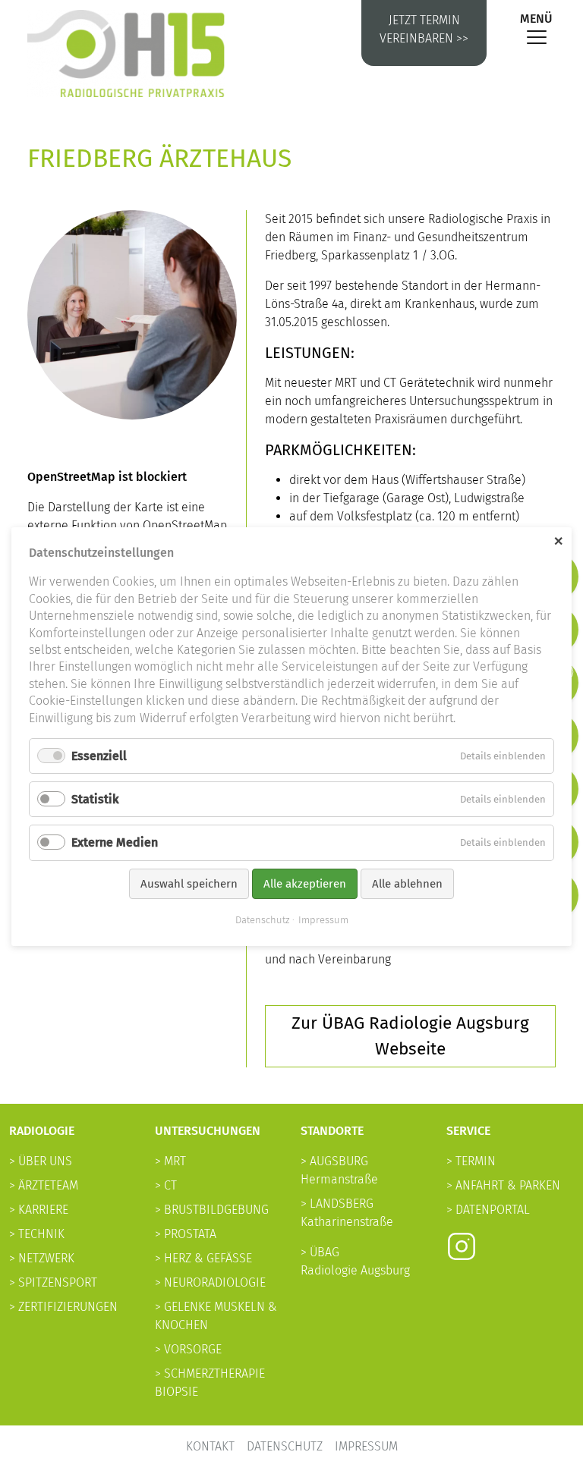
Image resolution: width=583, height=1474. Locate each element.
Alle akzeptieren (304, 884)
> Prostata (185, 1234)
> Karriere (38, 1209)
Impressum (366, 1446)
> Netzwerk (41, 1258)
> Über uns (40, 1161)
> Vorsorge (188, 1349)
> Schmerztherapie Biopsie (210, 1382)
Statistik (95, 800)
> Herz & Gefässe (203, 1258)
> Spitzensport (53, 1282)
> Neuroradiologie (210, 1282)
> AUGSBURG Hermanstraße (339, 1170)
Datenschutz (285, 1446)
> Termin (471, 1161)
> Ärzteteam (43, 1185)
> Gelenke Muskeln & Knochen (216, 1316)
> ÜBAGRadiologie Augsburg (355, 1261)
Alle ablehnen (407, 884)
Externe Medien (114, 843)
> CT (166, 1185)
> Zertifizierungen (63, 1307)
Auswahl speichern (189, 884)
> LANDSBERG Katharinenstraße (347, 1212)
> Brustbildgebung (212, 1209)
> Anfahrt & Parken (503, 1185)
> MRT (170, 1161)
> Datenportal (488, 1209)
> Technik (37, 1234)
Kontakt (210, 1446)
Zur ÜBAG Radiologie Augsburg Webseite (410, 1036)
